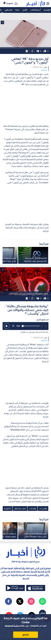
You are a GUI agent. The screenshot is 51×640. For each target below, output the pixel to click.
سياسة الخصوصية (12, 626)
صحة (17, 10)
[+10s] (46, 326)
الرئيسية (47, 10)
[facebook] (8, 601)
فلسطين (8, 10)
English (10, 3)
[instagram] (31, 601)
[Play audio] (6, 326)
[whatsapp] (42, 601)
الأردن (24, 10)
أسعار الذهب (35, 10)
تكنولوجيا (44, 70)
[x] (19, 601)
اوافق (25, 634)
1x (13, 326)
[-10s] (42, 326)
